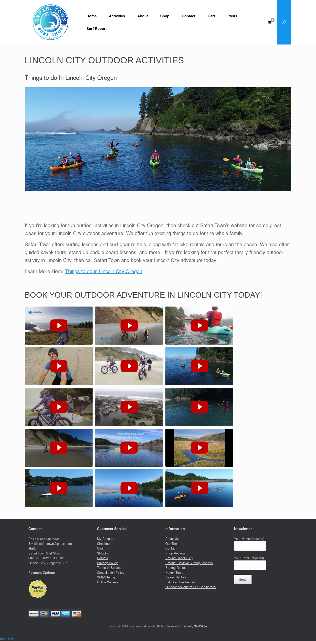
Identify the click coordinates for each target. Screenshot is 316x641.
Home (91, 16)
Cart (211, 16)
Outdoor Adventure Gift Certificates (190, 586)
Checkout (104, 543)
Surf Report (96, 28)
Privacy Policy (107, 562)
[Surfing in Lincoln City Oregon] (129, 407)
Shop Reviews (175, 553)
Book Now (7, 639)
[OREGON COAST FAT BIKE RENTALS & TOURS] (129, 326)
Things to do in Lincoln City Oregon (103, 271)
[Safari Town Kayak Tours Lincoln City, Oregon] (199, 407)
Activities (117, 16)
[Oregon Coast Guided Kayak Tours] (199, 326)
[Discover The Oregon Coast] (199, 488)
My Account (105, 538)
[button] (284, 22)
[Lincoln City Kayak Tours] (129, 448)
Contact (188, 16)
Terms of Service (109, 567)
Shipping (103, 553)
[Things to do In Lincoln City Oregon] (59, 407)
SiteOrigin (200, 626)
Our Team (172, 543)
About (142, 16)
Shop (164, 16)
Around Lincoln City (179, 557)
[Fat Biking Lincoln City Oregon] (59, 366)
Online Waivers (107, 582)
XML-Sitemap (106, 577)
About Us (172, 538)
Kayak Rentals (175, 577)
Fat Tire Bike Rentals (180, 582)
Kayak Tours (174, 572)
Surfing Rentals (176, 567)
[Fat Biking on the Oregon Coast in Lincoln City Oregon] (129, 366)
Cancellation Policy (110, 572)
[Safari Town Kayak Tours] (129, 488)
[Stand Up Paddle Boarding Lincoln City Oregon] (59, 488)
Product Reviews (177, 562)
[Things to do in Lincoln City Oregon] (199, 366)
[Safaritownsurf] (51, 22)
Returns (102, 557)
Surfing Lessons (201, 562)
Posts (232, 16)
